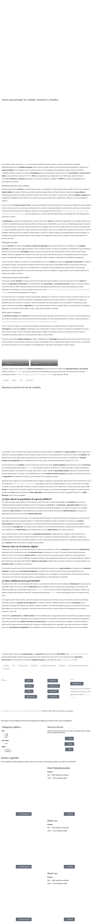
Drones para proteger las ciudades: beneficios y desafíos (30, 99)
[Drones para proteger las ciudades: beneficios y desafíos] (46, 131)
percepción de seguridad (48, 665)
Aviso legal (4, 711)
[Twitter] (77, 703)
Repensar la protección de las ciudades (21, 387)
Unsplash (21, 363)
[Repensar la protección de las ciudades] (46, 419)
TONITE (53, 593)
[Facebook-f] (72, 703)
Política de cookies (16, 711)
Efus (21, 380)
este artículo (18, 372)
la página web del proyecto (78, 654)
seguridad (62, 665)
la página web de (69, 660)
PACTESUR (29, 380)
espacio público (23, 665)
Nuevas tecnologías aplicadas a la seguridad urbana (34, 374)
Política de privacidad (32, 711)
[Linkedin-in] (82, 703)
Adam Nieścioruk (42, 363)
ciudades (6, 380)
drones (14, 380)
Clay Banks (14, 363)
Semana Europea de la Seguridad (78, 665)
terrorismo (6, 669)
